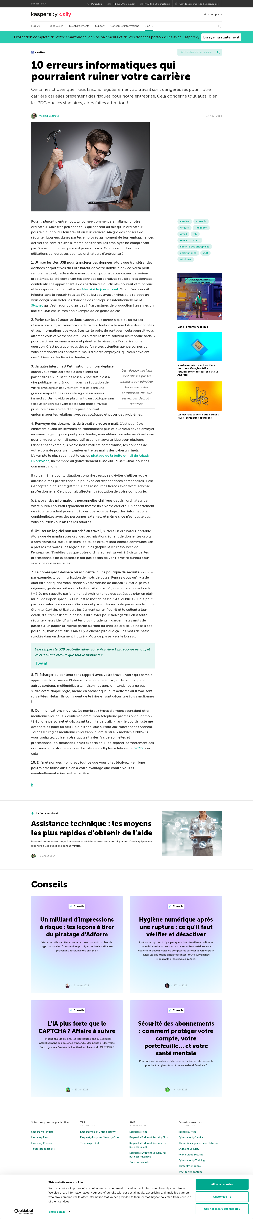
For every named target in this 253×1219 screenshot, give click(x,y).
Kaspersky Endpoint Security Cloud (100, 1137)
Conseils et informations (124, 25)
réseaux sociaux (190, 240)
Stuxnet (37, 305)
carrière (40, 52)
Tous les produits (90, 1143)
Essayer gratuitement (221, 37)
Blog (147, 25)
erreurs (184, 227)
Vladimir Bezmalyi (49, 115)
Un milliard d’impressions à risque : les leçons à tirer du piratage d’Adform (77, 927)
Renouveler (56, 25)
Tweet (41, 663)
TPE (82, 1122)
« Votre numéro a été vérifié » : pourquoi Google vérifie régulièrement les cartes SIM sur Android (197, 369)
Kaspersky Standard (42, 1131)
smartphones (188, 253)
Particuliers (96, 4)
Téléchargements (79, 25)
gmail (183, 234)
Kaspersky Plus (39, 1137)
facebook (201, 227)
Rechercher (218, 52)
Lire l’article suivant (46, 813)
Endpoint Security (189, 1148)
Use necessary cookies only (222, 1208)
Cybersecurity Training (192, 1160)
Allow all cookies (222, 1184)
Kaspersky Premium (42, 1143)
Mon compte (211, 14)
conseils (201, 221)
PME (132, 1122)
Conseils (78, 906)
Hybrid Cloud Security (191, 1154)
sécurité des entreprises (194, 246)
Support (99, 25)
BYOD (138, 748)
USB (205, 253)
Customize (220, 1196)
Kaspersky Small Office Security (98, 1131)
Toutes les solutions (43, 1148)
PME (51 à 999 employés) (157, 4)
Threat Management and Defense (198, 1143)
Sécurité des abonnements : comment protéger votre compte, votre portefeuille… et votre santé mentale (176, 1038)
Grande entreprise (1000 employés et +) (199, 4)
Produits (36, 25)
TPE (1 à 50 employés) (124, 4)
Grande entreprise (190, 1122)
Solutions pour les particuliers (50, 1122)
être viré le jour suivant (100, 289)
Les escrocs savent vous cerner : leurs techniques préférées (198, 416)
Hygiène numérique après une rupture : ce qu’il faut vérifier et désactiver (176, 927)
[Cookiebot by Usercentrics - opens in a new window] (24, 1212)
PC (195, 234)
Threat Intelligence (190, 1166)
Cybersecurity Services (192, 1137)
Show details (57, 1211)
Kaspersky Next (138, 1131)
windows (185, 259)
